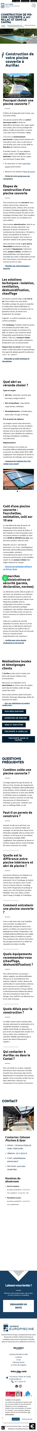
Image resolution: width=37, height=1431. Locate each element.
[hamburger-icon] (33, 5)
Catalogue (33, 1)
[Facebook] (16, 1386)
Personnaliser (27, 1419)
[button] (5, 479)
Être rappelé (16, 1)
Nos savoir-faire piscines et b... (15, 25)
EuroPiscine (31, 1342)
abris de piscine (29, 172)
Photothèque (25, 1)
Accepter (16, 1419)
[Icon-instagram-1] (20, 1386)
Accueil (3, 25)
